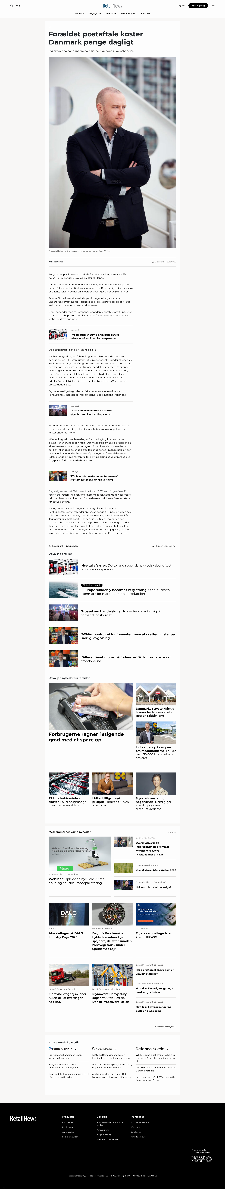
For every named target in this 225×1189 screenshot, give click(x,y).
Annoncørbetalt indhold (107, 1139)
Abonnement (68, 1122)
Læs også (74, 330)
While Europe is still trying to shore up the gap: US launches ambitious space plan (156, 1058)
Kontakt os (136, 1127)
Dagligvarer (95, 13)
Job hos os (136, 1132)
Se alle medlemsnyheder (165, 1027)
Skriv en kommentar (165, 546)
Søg (18, 5)
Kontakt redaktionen (140, 1122)
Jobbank (145, 13)
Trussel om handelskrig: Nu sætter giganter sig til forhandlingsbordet (91, 412)
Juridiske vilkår (103, 1130)
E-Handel (111, 13)
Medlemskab (68, 1127)
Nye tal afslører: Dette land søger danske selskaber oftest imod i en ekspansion (94, 336)
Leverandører (128, 13)
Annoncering (68, 1132)
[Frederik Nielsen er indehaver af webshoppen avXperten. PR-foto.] (112, 152)
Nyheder (79, 13)
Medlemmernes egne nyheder (70, 832)
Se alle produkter (70, 1137)
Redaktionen (57, 262)
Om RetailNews (138, 1137)
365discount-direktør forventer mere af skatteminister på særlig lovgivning (94, 478)
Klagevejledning (104, 1135)
